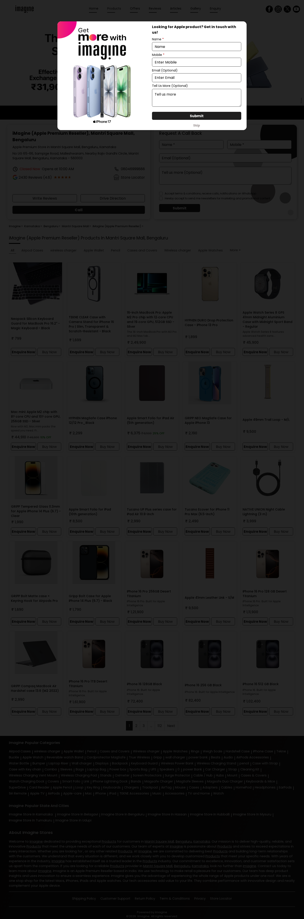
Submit (197, 115)
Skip (196, 125)
